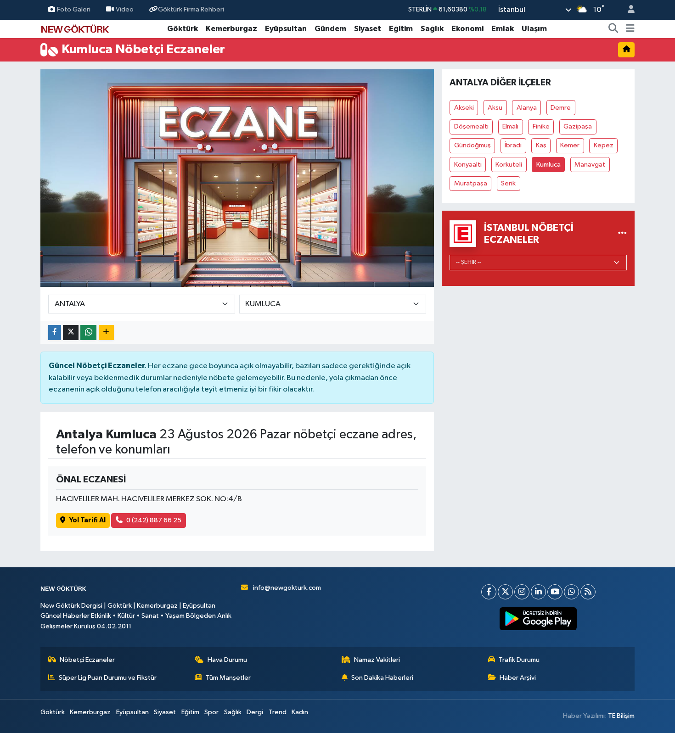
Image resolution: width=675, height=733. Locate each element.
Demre (561, 107)
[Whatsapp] (571, 591)
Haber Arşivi (518, 677)
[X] (505, 591)
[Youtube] (554, 591)
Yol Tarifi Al (87, 520)
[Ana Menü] (630, 29)
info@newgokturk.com (287, 587)
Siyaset (367, 29)
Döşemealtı (471, 126)
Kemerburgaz (231, 29)
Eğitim (401, 29)
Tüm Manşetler (228, 677)
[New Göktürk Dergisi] (74, 28)
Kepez (603, 145)
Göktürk (182, 29)
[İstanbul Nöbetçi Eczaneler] (622, 233)
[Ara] (613, 29)
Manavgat (589, 164)
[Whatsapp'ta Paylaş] (88, 332)
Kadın (300, 712)
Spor (211, 712)
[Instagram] (521, 591)
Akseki (464, 107)
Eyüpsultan (286, 29)
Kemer (569, 145)
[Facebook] (488, 591)
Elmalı (510, 126)
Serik (508, 183)
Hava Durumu (227, 659)
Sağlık (432, 29)
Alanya (527, 107)
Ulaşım (534, 29)
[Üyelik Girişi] (627, 10)
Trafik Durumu (519, 659)
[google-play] (538, 618)
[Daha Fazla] (106, 332)
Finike (541, 126)
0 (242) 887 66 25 (153, 520)
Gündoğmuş (472, 145)
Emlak (502, 29)
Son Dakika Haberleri (382, 677)
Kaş (541, 145)
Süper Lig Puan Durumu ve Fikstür (108, 677)
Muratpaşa (470, 183)
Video (125, 9)
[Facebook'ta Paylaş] (54, 332)
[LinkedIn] (538, 591)
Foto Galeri (73, 9)
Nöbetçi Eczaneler (87, 659)
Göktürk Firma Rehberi (191, 9)
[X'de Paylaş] (71, 332)
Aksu (495, 107)
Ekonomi (467, 29)
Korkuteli (508, 164)
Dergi (255, 712)
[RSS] (588, 591)
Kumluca (548, 164)
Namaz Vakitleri (377, 659)
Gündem (330, 29)
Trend (278, 712)
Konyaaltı (468, 164)
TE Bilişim (621, 715)
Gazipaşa (577, 126)
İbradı (513, 145)
